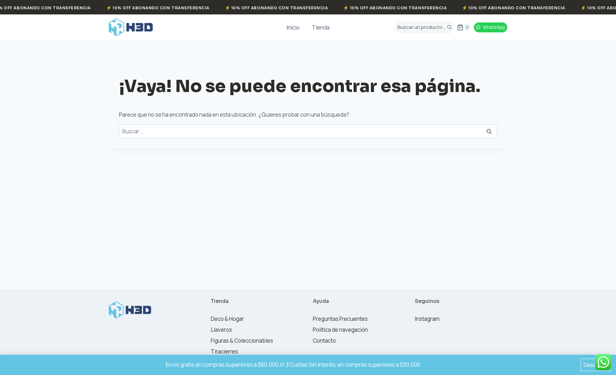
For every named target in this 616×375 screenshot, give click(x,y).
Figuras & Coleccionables (242, 340)
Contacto (324, 340)
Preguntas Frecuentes (340, 318)
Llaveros (221, 329)
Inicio (293, 27)
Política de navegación (340, 329)
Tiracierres (224, 351)
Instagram (427, 318)
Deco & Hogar (227, 318)
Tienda (320, 27)
